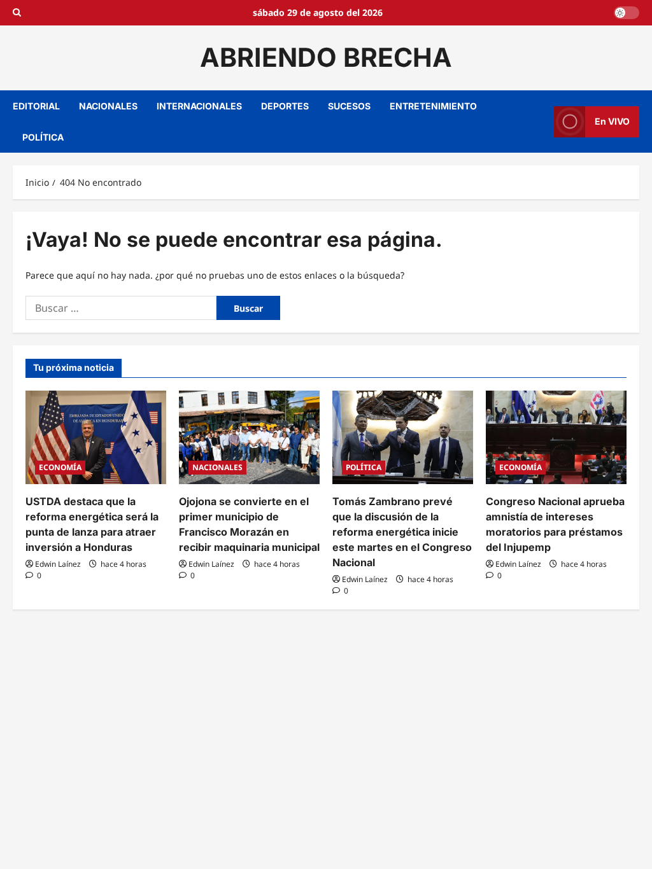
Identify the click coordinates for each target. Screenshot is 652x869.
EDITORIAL (36, 106)
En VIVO (612, 121)
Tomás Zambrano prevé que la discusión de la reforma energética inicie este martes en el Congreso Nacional (402, 532)
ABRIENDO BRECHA (326, 57)
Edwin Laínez (58, 564)
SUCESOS (349, 106)
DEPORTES (285, 106)
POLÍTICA (43, 137)
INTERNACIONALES (199, 106)
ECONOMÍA (60, 467)
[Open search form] (17, 12)
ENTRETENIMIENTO (433, 106)
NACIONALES (108, 106)
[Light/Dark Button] (626, 12)
